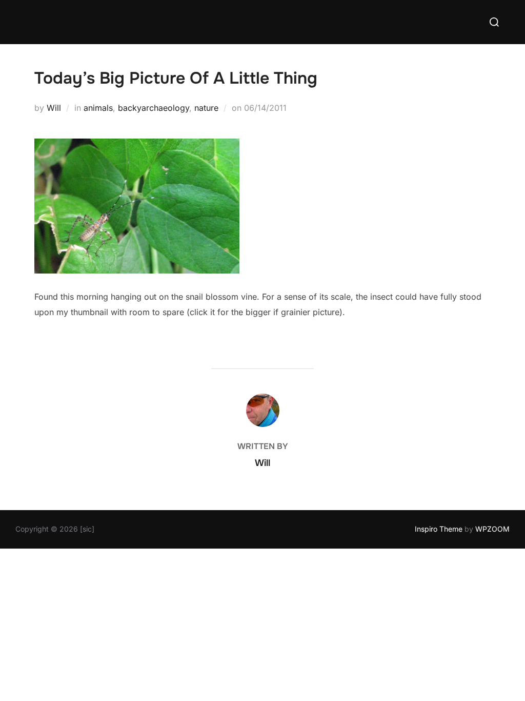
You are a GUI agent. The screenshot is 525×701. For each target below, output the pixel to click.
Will (54, 108)
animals (98, 108)
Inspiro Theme (438, 528)
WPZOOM (492, 528)
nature (206, 108)
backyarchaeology (153, 108)
